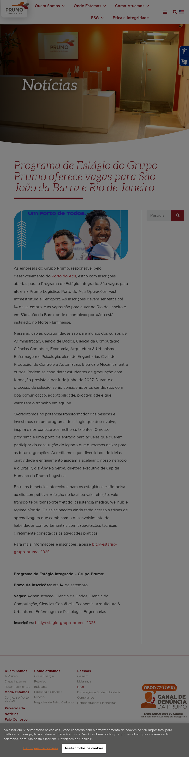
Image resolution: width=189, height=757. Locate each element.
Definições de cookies (40, 748)
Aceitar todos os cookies (84, 748)
